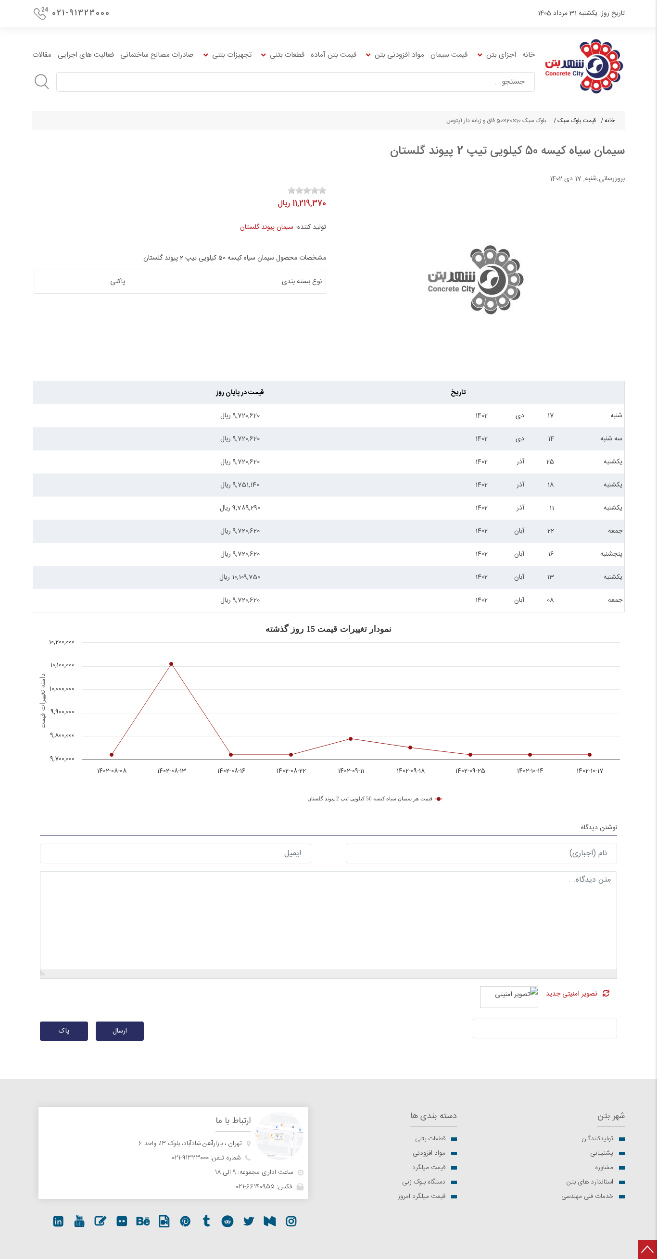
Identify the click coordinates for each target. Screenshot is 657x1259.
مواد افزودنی (429, 1153)
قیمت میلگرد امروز (421, 1196)
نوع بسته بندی (302, 281)
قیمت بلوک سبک (576, 120)
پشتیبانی (601, 1153)
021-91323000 (81, 13)
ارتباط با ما (233, 1121)
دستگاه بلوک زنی (423, 1182)
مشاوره (604, 1167)
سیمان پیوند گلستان (266, 227)
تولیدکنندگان (597, 1139)
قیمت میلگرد (428, 1167)
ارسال (120, 1031)
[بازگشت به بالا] (647, 1249)
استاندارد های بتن (590, 1182)
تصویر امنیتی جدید (571, 994)
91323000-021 (190, 1158)
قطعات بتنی (430, 1139)
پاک (64, 1031)
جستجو (41, 81)
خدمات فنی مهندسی (587, 1196)
